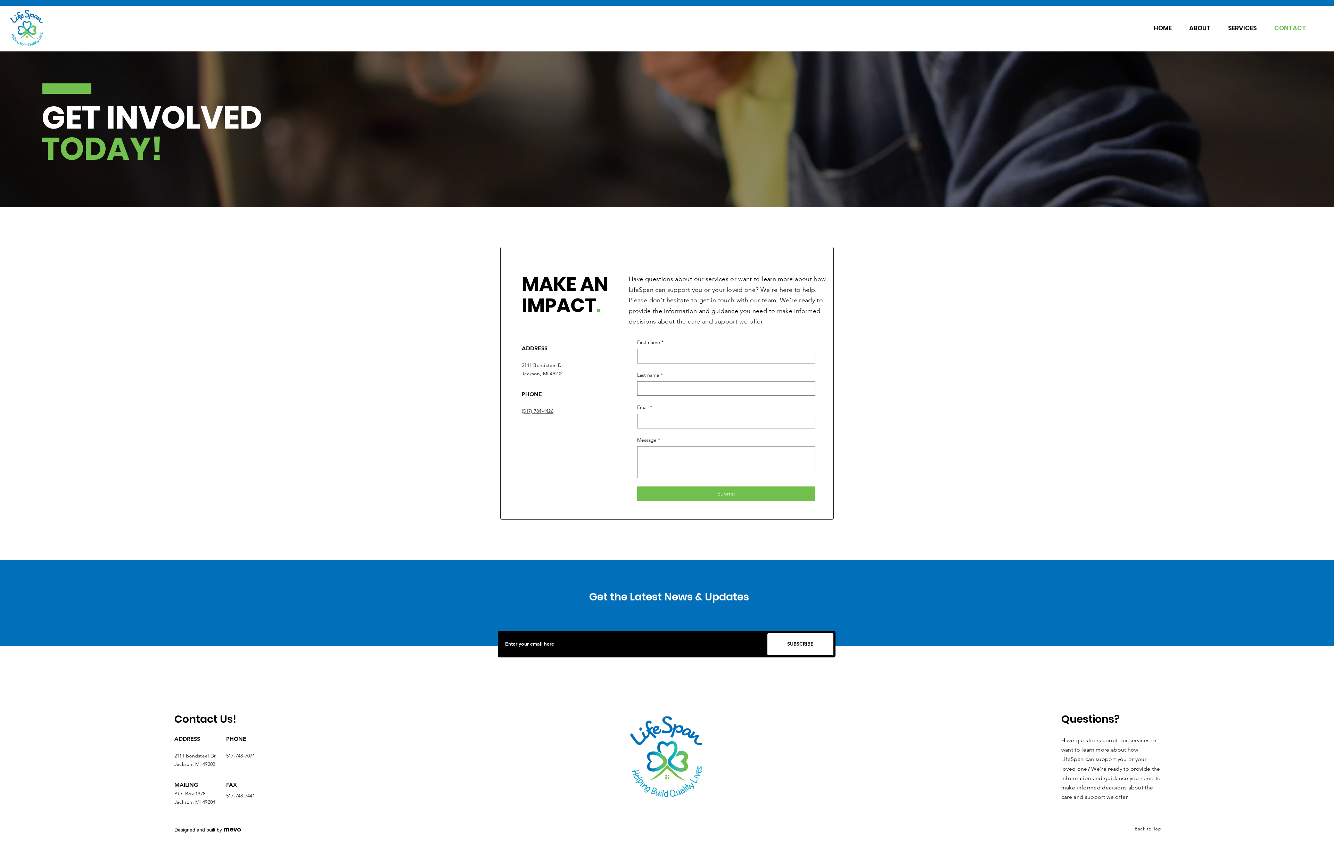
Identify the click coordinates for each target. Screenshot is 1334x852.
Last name (650, 375)
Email (644, 407)
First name (650, 342)
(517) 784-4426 (537, 411)
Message (648, 440)
